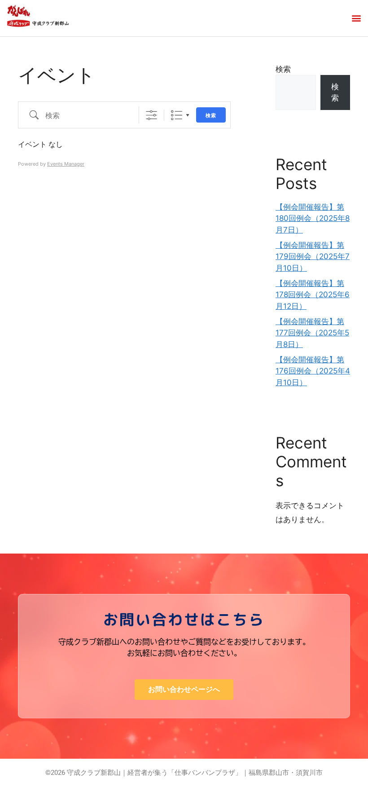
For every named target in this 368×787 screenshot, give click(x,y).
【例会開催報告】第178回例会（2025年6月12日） (313, 295)
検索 (211, 115)
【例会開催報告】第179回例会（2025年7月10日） (313, 257)
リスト (176, 115)
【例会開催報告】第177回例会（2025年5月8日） (312, 333)
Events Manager (65, 164)
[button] (356, 18)
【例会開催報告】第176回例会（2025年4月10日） (313, 371)
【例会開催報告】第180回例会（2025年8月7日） (313, 218)
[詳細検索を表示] (151, 115)
